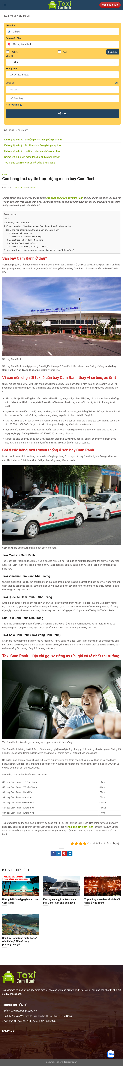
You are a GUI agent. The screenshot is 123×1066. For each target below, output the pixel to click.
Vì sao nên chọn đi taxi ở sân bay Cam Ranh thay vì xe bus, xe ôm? (39, 226)
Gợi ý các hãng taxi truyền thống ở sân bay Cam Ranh (32, 230)
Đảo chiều (112, 52)
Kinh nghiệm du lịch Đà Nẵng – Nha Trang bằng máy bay (33, 139)
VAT (65, 52)
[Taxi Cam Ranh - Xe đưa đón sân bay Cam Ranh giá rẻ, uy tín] (61, 5)
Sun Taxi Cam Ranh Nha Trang (24, 243)
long (33, 188)
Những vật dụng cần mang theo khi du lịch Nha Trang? (32, 157)
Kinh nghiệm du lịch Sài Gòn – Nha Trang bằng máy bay (32, 145)
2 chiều (15, 52)
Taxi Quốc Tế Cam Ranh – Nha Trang (27, 240)
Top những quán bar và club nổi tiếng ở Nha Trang (29, 162)
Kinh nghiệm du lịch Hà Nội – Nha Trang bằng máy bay (32, 151)
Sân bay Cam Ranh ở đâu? (19, 222)
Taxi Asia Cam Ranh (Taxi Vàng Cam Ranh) (29, 246)
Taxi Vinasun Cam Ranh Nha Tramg (26, 236)
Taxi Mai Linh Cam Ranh (21, 233)
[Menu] (5, 5)
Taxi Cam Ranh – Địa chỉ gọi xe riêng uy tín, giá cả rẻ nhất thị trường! (40, 250)
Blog (4, 174)
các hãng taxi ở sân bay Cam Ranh (64, 197)
